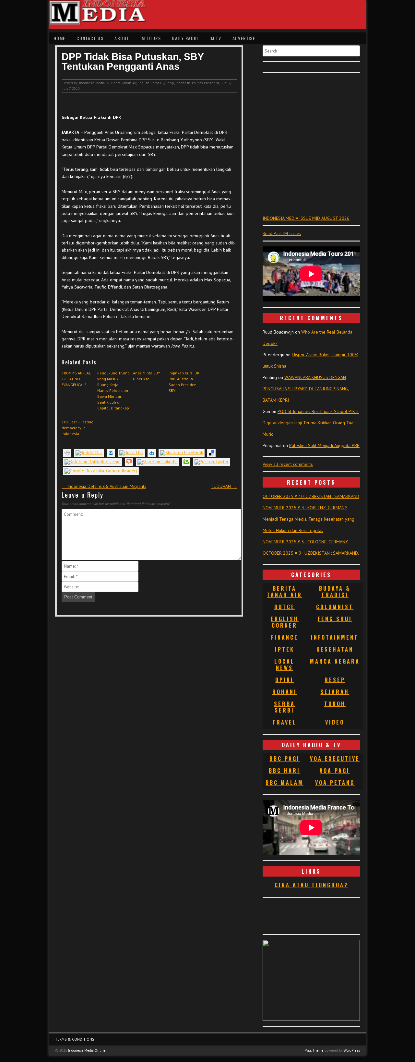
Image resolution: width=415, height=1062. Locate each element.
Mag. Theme (314, 1050)
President (211, 83)
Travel (284, 722)
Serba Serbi (284, 707)
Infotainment (335, 637)
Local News (284, 664)
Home (59, 38)
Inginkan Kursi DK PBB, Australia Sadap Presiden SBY (184, 382)
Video (334, 722)
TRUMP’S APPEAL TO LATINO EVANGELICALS (76, 379)
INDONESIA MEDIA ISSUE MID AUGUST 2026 (306, 218)
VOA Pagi (335, 770)
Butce (284, 607)
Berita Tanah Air (123, 83)
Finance (284, 637)
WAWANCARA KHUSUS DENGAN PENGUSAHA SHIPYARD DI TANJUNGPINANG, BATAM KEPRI (306, 388)
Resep (335, 680)
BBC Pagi (284, 758)
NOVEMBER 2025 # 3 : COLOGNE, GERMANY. (306, 542)
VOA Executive (335, 758)
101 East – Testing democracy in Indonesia (77, 427)
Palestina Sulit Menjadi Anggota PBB (324, 445)
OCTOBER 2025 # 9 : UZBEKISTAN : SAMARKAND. (311, 553)
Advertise (243, 38)
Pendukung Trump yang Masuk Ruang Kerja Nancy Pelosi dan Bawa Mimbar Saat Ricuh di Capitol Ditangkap (113, 390)
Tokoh (335, 704)
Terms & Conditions (74, 1039)
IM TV (215, 38)
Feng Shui (335, 619)
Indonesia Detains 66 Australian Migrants (104, 486)
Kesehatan (334, 649)
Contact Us (90, 38)
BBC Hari (284, 770)
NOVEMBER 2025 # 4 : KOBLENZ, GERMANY (305, 508)
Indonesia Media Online (87, 1050)
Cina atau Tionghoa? (311, 885)
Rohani (284, 692)
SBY (223, 83)
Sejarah (334, 692)
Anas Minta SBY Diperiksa (146, 376)
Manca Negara (335, 661)
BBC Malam (284, 782)
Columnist (334, 607)
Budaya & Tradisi (334, 591)
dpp (171, 83)
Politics (197, 83)
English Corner (149, 83)
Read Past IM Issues (282, 233)
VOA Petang (335, 782)
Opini (284, 680)
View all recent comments (288, 464)
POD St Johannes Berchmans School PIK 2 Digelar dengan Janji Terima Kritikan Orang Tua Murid (311, 422)
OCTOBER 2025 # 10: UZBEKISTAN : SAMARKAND (311, 496)
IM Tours (150, 38)
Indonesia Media (92, 83)
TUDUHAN (224, 486)
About (121, 38)
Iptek (284, 649)
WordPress (352, 1050)
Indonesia (183, 83)
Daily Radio (185, 38)
